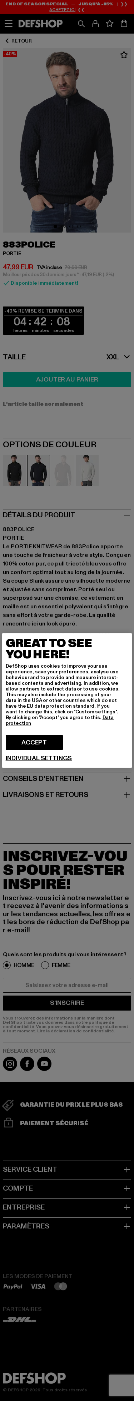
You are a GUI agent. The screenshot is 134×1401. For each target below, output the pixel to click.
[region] (67, 700)
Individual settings (39, 758)
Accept (34, 742)
